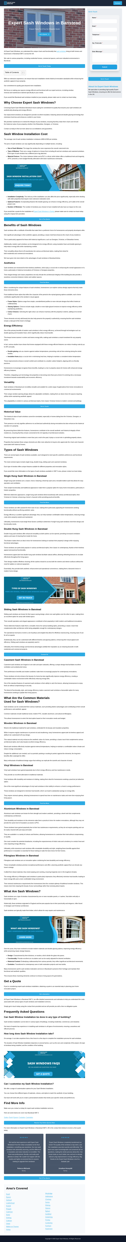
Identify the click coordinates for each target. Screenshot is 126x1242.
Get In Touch (105, 79)
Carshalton (29, 1117)
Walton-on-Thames (12, 1226)
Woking (47, 1205)
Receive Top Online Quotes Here (44, 1122)
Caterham (9, 1212)
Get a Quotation (44, 994)
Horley (8, 1229)
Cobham (9, 1220)
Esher (8, 1215)
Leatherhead (10, 1203)
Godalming (48, 1217)
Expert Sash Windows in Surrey (44, 211)
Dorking (8, 1218)
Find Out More (44, 282)
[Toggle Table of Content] (22, 72)
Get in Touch (44, 406)
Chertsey (48, 1199)
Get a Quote (43, 34)
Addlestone (49, 1196)
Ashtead (9, 1200)
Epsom (15, 1117)
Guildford (48, 1214)
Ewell (11, 1117)
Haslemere (48, 1229)
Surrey (47, 1202)
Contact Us (44, 654)
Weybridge (48, 1193)
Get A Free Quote (44, 1178)
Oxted (8, 1223)
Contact (117, 3)
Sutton (6, 1117)
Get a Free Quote (44, 219)
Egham (47, 1211)
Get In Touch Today (44, 66)
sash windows (61, 51)
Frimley (47, 1220)
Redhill (8, 1206)
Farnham (48, 1226)
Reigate (8, 1209)
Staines (47, 1208)
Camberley (48, 1223)
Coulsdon (22, 1117)
